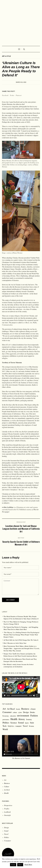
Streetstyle (7, 815)
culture (15, 712)
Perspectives (8, 805)
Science (13, 722)
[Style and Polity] (21, 21)
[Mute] (34, 695)
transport (18, 726)
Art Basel (11, 708)
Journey (29, 719)
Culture (6, 786)
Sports (27, 723)
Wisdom (31, 726)
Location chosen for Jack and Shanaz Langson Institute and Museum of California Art (21, 528)
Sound (21, 722)
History (22, 719)
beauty (18, 709)
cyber (20, 712)
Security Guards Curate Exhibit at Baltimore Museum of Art (21, 543)
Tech (4, 726)
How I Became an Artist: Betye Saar (15, 643)
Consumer (7, 712)
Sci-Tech (7, 790)
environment (23, 715)
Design (26, 712)
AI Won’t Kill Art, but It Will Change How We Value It (21, 640)
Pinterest (18, 95)
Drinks (32, 712)
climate (33, 709)
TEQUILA (11, 726)
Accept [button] (13, 865)
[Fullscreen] (37, 695)
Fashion (34, 715)
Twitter (12, 95)
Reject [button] (20, 865)
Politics (6, 722)
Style (32, 722)
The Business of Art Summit (21, 758)
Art (4, 708)
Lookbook (7, 812)
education (13, 716)
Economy (6, 716)
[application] (21, 687)
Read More (28, 864)
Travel (25, 726)
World (5, 729)
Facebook (5, 95)
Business (25, 708)
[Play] (5, 695)
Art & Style (6, 56)
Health (13, 719)
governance (6, 719)
